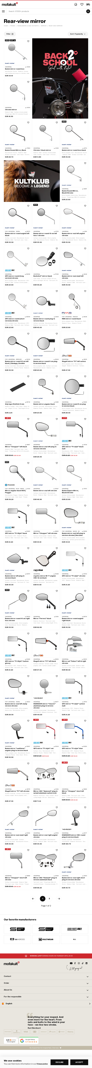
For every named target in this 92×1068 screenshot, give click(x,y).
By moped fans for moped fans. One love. (44, 1048)
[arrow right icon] (59, 899)
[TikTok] (82, 963)
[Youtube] (71, 963)
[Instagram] (78, 963)
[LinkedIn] (86, 963)
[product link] (17, 58)
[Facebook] (75, 963)
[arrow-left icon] (33, 899)
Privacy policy (42, 1064)
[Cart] (88, 4)
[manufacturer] (17, 929)
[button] (46, 976)
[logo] (10, 4)
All (74, 939)
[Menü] (17, 1038)
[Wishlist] (82, 4)
